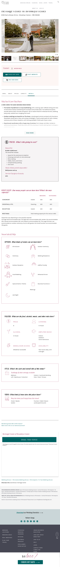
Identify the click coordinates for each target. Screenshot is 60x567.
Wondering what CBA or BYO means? (11, 423)
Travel (51, 2)
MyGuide (20, 536)
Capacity (23, 93)
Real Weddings (7, 537)
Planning (35, 2)
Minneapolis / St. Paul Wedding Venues (41, 480)
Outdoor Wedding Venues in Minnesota (47, 491)
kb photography (10, 51)
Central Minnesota (42, 490)
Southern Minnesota (21, 491)
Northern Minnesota (10, 491)
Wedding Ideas (7, 534)
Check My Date (28, 562)
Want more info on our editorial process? (13, 425)
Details (31, 93)
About (10, 93)
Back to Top (57, 532)
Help (35, 542)
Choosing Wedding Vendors (21, 532)
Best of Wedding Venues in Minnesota (31, 495)
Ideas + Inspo (43, 2)
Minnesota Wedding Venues (21, 480)
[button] (3, 36)
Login (35, 545)
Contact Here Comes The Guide (38, 549)
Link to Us (37, 539)
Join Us (41, 8)
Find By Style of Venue (32, 491)
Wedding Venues (25, 2)
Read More (30, 133)
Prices (16, 93)
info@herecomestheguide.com (44, 499)
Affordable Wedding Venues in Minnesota (12, 493)
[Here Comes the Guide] (5, 3)
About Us (35, 8)
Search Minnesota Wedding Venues (28, 490)
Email (4, 93)
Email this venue (29, 439)
